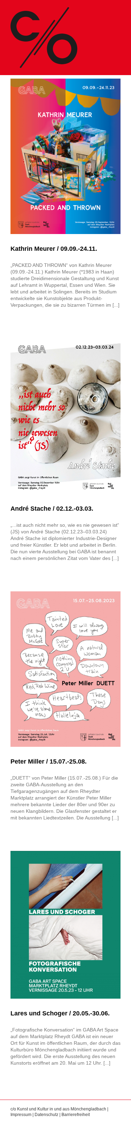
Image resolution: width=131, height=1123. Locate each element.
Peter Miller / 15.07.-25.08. (48, 761)
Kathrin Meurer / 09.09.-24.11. (53, 248)
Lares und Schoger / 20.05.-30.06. (60, 1013)
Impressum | (22, 1114)
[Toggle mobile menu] (118, 10)
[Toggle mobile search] (105, 10)
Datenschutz (46, 1114)
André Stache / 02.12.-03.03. (51, 508)
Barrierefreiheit (75, 1114)
